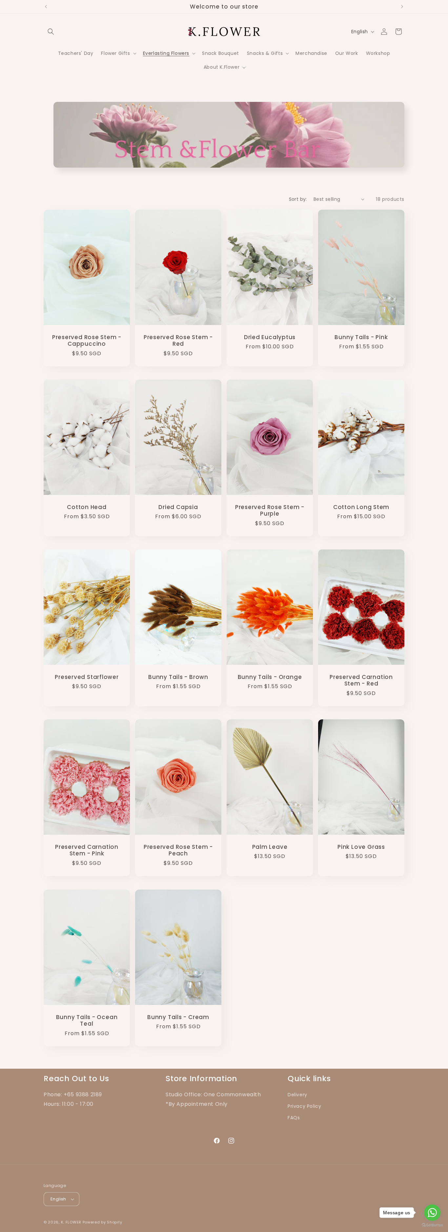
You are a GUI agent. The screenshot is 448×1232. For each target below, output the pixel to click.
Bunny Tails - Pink (361, 337)
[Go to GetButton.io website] (432, 1225)
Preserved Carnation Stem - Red (361, 680)
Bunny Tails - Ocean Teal (87, 1020)
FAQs (294, 1117)
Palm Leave (270, 847)
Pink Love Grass (361, 847)
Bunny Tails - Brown (178, 677)
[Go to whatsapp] (432, 1212)
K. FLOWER (71, 1222)
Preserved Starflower (87, 677)
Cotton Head (87, 507)
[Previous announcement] (46, 6)
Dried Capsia (178, 507)
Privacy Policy (304, 1106)
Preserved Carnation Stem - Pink (86, 850)
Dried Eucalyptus (269, 337)
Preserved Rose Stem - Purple (269, 511)
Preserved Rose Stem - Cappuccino (86, 340)
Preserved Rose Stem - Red (178, 340)
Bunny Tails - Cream (178, 1016)
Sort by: (298, 199)
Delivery (297, 1094)
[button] (51, 31)
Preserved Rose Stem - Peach (178, 850)
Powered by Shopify (102, 1222)
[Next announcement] (402, 6)
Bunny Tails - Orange (270, 677)
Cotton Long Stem (361, 507)
